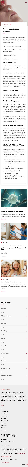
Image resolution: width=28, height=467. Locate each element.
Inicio (2, 409)
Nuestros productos (5, 416)
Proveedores (3, 423)
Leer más (3, 219)
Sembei (27, 464)
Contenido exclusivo (5, 411)
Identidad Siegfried (4, 413)
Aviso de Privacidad (21, 453)
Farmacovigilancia (4, 420)
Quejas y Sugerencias (5, 462)
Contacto (3, 427)
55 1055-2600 (5, 439)
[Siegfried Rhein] (2, 2)
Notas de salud (4, 425)
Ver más (2, 402)
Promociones (3, 418)
